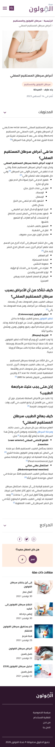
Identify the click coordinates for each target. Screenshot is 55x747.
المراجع (46, 525)
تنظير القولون (46, 318)
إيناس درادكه (25, 614)
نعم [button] (33, 559)
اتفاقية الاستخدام (41, 718)
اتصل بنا (46, 728)
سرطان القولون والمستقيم (37, 84)
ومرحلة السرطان (45, 431)
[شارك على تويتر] (26, 539)
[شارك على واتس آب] (33, 539)
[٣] (21, 175)
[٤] (47, 309)
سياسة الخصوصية (41, 713)
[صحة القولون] (41, 8)
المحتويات (45, 112)
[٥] (5, 452)
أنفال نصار (27, 592)
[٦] (12, 494)
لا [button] (22, 559)
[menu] (5, 8)
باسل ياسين (26, 654)
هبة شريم (27, 636)
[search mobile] (11, 8)
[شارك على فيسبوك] (19, 539)
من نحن (46, 723)
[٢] (10, 170)
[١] (11, 139)
